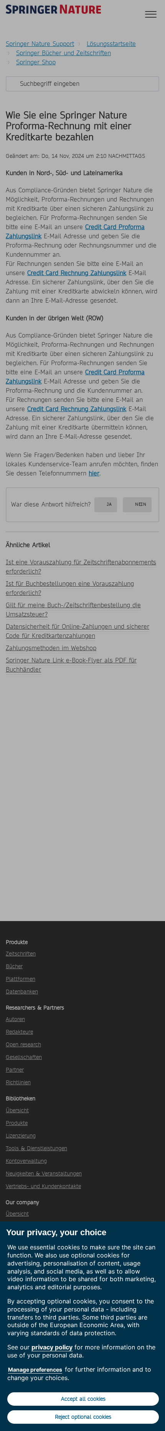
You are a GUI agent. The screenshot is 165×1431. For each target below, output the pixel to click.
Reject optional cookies (83, 1417)
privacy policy (52, 1347)
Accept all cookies (83, 1399)
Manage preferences (35, 1369)
